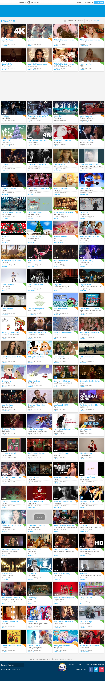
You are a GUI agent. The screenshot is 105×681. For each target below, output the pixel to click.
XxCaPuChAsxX (58, 242)
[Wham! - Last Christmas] (13, 31)
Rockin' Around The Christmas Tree (92, 309)
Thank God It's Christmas (63, 333)
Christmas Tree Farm (9, 429)
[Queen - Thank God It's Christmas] (65, 324)
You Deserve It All (34, 549)
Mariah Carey (58, 42)
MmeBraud (5, 314)
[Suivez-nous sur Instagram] (101, 669)
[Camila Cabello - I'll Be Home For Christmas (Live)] (91, 637)
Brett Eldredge (42, 431)
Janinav (30, 362)
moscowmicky (84, 435)
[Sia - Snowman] (39, 31)
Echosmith (5, 551)
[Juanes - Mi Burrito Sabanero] (13, 180)
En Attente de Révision (75, 21)
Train (29, 262)
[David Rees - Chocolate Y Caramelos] (39, 396)
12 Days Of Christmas (36, 357)
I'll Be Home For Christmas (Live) (92, 646)
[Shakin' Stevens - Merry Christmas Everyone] (39, 132)
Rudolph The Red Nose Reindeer (91, 236)
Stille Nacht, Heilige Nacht (11, 357)
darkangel (31, 266)
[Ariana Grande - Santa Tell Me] (13, 55)
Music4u (16, 335)
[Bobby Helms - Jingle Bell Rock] (13, 132)
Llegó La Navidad (86, 285)
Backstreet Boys (7, 407)
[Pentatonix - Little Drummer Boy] (91, 348)
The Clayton (65, 286)
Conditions (88, 664)
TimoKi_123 (5, 411)
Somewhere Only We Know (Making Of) (16, 261)
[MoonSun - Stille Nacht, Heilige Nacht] (13, 348)
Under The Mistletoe (35, 429)
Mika (29, 286)
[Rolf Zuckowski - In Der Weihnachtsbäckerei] (65, 204)
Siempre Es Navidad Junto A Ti (91, 381)
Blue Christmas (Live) (87, 549)
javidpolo (82, 242)
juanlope (30, 579)
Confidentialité (98, 664)
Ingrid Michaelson (85, 311)
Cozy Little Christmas (61, 453)
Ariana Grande (6, 66)
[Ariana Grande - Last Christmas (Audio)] (39, 300)
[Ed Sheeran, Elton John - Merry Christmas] (91, 108)
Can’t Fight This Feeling (10, 501)
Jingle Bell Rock (8, 140)
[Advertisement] (52, 11)
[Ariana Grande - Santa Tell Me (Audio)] (91, 469)
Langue (78, 2)
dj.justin (56, 45)
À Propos (72, 664)
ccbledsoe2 (57, 483)
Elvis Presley (84, 551)
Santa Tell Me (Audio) (87, 477)
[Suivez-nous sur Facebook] (91, 669)
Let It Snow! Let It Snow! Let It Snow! (15, 212)
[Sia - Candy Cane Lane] (91, 589)
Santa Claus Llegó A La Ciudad (13, 525)
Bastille (4, 503)
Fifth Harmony (84, 335)
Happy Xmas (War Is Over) (89, 164)
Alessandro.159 (58, 69)
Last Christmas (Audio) (36, 309)
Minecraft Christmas (61, 309)
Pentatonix (57, 262)
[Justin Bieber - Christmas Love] (13, 372)
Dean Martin (32, 575)
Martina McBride (93, 551)
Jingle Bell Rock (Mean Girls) (38, 188)
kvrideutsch (57, 170)
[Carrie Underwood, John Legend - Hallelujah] (91, 565)
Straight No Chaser (8, 599)
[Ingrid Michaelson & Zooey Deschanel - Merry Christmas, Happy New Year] (65, 517)
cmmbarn (30, 194)
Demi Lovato (58, 575)
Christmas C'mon (34, 646)
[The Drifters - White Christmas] (39, 372)
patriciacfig (57, 555)
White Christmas (8, 285)
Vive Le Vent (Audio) (35, 285)
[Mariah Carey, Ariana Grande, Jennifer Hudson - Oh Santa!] (91, 517)
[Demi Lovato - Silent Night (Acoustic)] (65, 565)
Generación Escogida (91, 286)
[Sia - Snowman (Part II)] (65, 228)
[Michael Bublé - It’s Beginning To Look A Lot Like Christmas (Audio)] (65, 421)
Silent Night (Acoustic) (62, 574)
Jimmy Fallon (32, 624)
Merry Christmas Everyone (37, 140)
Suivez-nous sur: (82, 669)
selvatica (82, 69)
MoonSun (5, 359)
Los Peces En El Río (61, 405)
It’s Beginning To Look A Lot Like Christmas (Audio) (72, 429)
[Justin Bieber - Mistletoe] (13, 108)
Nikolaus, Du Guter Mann (10, 333)
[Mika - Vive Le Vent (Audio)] (39, 276)
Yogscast (57, 311)
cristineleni (83, 146)
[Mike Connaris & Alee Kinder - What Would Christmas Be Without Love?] (39, 324)
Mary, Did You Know (61, 261)
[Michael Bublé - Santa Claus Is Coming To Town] (39, 108)
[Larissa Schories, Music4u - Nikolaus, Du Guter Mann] (13, 324)
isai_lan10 (5, 242)
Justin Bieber (58, 66)
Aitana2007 (5, 651)
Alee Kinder (41, 335)
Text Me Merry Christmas (11, 598)
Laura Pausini (6, 527)
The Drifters (32, 383)
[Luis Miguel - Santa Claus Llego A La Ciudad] (91, 493)
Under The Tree (33, 477)
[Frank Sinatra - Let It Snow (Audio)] (13, 445)
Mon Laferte (67, 359)
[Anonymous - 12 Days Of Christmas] (65, 637)
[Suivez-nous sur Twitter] (96, 669)
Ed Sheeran (83, 118)
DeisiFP (4, 338)
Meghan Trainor (59, 599)
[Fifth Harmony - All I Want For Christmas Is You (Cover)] (91, 324)
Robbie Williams (85, 624)
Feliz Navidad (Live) (87, 140)
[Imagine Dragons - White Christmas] (91, 445)
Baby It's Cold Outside (62, 381)
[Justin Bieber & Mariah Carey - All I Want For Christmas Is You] (65, 55)
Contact (79, 664)
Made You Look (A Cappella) (64, 598)
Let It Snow (84, 212)
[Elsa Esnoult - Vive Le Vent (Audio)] (39, 493)
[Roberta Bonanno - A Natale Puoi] (13, 565)
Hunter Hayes (14, 551)
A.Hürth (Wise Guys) (60, 166)
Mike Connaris (32, 335)
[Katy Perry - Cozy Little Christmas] (65, 445)
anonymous (5, 459)
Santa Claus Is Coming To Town (39, 116)
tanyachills (5, 218)
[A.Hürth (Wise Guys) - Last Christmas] (65, 156)
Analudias (83, 362)
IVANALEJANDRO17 (33, 69)
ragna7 (56, 218)
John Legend (32, 551)
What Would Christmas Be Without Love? (42, 333)
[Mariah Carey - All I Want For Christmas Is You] (65, 31)
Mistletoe (5, 116)
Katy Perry (57, 455)
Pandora (56, 407)
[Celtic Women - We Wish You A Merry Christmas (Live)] (13, 469)
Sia (29, 42)
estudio (56, 338)
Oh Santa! (83, 525)
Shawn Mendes (59, 551)
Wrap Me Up (32, 622)
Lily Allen (5, 262)
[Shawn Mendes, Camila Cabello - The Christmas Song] (65, 541)
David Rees (31, 407)
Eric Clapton (6, 286)
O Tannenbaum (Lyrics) (36, 236)
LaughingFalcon (58, 627)
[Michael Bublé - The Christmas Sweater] (39, 445)
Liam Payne (58, 503)
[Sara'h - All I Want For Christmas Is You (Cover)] (65, 469)
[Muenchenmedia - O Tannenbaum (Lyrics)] (39, 228)
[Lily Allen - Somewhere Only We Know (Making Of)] (13, 252)
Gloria (4, 311)
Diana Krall (57, 286)
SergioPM (4, 45)
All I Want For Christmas (36, 525)
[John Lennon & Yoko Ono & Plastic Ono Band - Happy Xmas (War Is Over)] (91, 156)
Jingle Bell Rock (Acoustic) (37, 64)
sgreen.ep (5, 194)
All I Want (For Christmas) (63, 501)
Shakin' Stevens (33, 142)
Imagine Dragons (85, 455)
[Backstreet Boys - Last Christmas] (13, 396)
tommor (56, 122)
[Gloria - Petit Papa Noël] (13, 300)
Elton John (91, 118)
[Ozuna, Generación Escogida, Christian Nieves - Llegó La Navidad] (91, 276)
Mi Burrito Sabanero (9, 188)
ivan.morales (31, 507)
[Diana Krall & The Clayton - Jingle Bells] (65, 276)
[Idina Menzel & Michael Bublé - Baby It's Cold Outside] (65, 372)
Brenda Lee (5, 648)
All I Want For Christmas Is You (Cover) (68, 477)
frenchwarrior (32, 290)
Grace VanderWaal (98, 311)
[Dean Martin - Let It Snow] (39, 565)
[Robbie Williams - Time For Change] (91, 613)
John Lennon (84, 166)
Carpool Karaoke (33, 527)
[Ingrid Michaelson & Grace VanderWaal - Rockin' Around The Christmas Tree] (91, 300)
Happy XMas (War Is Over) (11, 549)
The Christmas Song (61, 549)
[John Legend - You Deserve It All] (39, 541)
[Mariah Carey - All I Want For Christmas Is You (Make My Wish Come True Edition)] (91, 31)
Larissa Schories (7, 335)
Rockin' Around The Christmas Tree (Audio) (17, 646)
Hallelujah (83, 574)
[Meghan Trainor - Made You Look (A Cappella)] (65, 589)
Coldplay (5, 166)
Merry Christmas (86, 116)
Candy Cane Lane (86, 598)
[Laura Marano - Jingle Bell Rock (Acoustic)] (39, 55)
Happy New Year (86, 64)
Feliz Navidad (59, 357)
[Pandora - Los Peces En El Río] (65, 396)
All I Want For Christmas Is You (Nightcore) (69, 622)
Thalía (92, 142)
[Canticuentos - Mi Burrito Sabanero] (65, 180)
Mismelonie (57, 651)
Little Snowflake (85, 188)
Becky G (40, 648)
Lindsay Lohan (32, 190)
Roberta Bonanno (7, 575)
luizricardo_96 (84, 45)
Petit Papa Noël (7, 309)
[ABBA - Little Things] (39, 589)
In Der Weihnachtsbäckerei (63, 212)
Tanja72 (4, 362)
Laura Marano (32, 66)
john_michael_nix (7, 146)
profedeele (57, 194)
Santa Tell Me (7, 64)
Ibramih (30, 45)
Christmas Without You (10, 622)
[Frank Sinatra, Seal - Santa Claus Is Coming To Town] (39, 156)
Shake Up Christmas (35, 261)
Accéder (88, 2)
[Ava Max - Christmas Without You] (13, 613)
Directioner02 (32, 314)
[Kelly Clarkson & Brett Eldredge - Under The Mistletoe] (39, 421)
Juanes (4, 190)
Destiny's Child (84, 238)
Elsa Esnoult (32, 503)
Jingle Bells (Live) (86, 261)
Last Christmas (7, 40)
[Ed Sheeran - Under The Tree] (39, 469)
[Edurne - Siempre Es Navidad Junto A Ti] (91, 372)
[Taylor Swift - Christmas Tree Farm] (13, 421)
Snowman (31, 40)
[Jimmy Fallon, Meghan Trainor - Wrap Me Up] (39, 613)
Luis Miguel (83, 503)
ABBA (82, 66)
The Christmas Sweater (36, 453)
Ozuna (82, 286)
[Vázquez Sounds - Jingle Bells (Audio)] (39, 204)
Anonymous (58, 648)
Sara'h (56, 479)
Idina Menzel (58, 383)
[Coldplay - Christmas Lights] (13, 156)
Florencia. (5, 170)
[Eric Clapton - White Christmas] (13, 276)
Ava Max (5, 624)
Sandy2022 (31, 651)
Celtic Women (6, 479)
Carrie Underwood (86, 575)
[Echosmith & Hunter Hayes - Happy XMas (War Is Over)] (13, 541)
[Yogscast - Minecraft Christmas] (65, 300)
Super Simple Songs (86, 190)
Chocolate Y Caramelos (36, 405)
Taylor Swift (6, 431)
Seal (38, 166)
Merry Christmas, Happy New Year (66, 525)
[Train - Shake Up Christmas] (39, 252)
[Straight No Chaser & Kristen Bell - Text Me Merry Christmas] (13, 589)
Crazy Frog (83, 431)
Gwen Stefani (84, 262)
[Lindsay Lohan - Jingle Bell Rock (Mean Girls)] (39, 180)
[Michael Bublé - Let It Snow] (91, 204)
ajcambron (31, 242)
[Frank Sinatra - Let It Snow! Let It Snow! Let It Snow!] (13, 204)
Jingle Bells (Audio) (35, 212)
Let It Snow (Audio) (9, 453)
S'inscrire (99, 2)
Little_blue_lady (84, 194)
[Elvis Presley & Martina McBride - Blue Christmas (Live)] (91, 541)
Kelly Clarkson (32, 431)
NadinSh (4, 483)
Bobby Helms (6, 142)
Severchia (5, 579)
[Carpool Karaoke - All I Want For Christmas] (39, 517)
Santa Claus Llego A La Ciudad (91, 501)
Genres (21, 2)
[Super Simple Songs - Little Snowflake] (91, 180)
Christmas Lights (8, 164)
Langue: (4, 665)
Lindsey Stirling (33, 648)
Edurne (82, 383)
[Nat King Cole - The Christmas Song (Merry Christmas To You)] (91, 396)
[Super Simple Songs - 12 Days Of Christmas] (39, 348)
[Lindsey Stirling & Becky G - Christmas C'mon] (39, 637)
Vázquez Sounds (33, 214)
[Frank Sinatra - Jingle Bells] (65, 108)
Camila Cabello (69, 551)
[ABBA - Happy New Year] (91, 55)
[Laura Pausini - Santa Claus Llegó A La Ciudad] (13, 517)
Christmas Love (7, 381)
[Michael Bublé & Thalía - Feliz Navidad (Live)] (91, 132)
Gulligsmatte (57, 314)
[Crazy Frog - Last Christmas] (91, 421)
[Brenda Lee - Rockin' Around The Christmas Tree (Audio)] (13, 637)
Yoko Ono (92, 166)
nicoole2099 (57, 507)
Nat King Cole (84, 407)
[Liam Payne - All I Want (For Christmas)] (65, 493)
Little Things (32, 598)
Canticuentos (58, 190)
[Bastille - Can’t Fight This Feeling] (13, 493)
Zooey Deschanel (71, 527)
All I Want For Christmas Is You (65, 40)
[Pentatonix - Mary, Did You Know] (65, 252)
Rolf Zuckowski (59, 214)
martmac (82, 507)
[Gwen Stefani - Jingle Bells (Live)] (91, 252)
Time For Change (86, 622)
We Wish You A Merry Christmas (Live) (16, 477)
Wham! (4, 42)
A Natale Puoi (7, 574)
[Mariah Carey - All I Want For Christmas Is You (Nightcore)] (65, 613)
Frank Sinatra (58, 118)
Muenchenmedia (33, 238)
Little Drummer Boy (87, 357)
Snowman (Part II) (60, 236)
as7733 (4, 69)
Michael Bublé (32, 118)
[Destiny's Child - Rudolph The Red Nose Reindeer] (91, 228)
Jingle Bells (58, 116)
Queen (56, 335)
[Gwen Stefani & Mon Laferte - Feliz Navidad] (65, 348)
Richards (82, 170)
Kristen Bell (18, 599)
